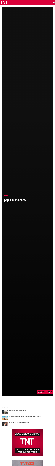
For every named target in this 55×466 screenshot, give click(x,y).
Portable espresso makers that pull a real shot (17, 410)
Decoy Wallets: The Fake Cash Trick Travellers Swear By (19, 422)
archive (5, 195)
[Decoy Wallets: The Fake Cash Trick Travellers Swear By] (5, 424)
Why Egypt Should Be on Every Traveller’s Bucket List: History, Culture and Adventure (24, 416)
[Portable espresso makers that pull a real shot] (5, 412)
